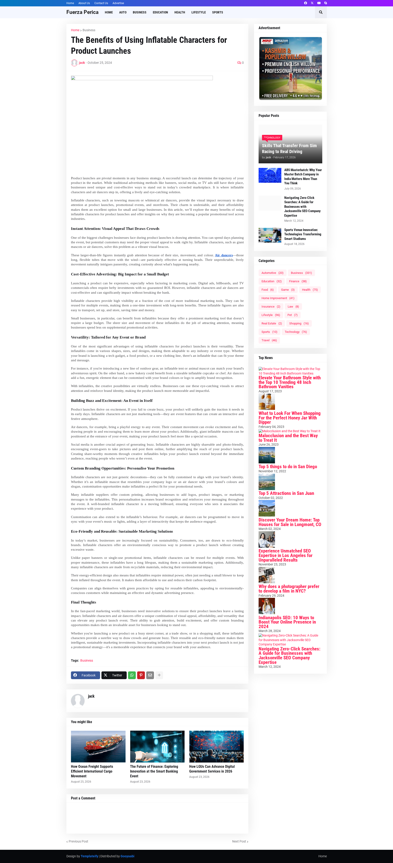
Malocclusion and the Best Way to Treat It (288, 438)
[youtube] (319, 3)
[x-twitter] (312, 3)
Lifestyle (271, 315)
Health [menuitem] (179, 12)
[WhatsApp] (132, 675)
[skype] (325, 3)
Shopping (299, 323)
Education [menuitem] (160, 12)
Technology (296, 332)
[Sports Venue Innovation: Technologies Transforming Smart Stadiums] (270, 235)
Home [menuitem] (109, 12)
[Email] (150, 675)
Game (288, 289)
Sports (269, 332)
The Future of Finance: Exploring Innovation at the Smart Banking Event (154, 771)
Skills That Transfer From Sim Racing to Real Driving (289, 148)
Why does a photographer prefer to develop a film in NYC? (289, 589)
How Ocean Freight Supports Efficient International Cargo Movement (92, 771)
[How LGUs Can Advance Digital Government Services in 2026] (216, 747)
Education (272, 281)
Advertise (118, 3)
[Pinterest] (141, 675)
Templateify (89, 856)
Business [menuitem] (139, 12)
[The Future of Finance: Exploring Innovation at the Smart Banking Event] (157, 747)
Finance (298, 281)
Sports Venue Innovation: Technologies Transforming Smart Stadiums (302, 234)
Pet (292, 315)
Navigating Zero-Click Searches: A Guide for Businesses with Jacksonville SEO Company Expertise (302, 207)
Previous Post (78, 841)
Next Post (239, 841)
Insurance (271, 306)
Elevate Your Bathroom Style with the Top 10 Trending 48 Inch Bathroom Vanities (290, 382)
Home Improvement (278, 298)
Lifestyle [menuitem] (198, 12)
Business (89, 30)
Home (70, 3)
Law (293, 306)
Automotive (273, 273)
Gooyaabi (127, 856)
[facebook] (305, 3)
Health (310, 289)
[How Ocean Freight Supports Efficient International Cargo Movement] (98, 747)
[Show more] (159, 675)
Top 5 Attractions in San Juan (286, 493)
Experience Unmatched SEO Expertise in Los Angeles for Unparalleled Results (285, 555)
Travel (269, 340)
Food (268, 289)
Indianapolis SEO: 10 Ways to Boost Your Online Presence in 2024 (287, 622)
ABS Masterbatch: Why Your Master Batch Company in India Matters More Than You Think (303, 176)
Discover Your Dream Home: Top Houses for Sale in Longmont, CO (290, 522)
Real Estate (272, 323)
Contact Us (101, 3)
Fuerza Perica (82, 12)
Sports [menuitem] (217, 12)
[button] (321, 12)
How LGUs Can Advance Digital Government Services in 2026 (212, 768)
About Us (84, 3)
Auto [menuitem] (122, 12)
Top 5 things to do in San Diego (288, 466)
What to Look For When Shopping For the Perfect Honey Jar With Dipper (290, 418)
